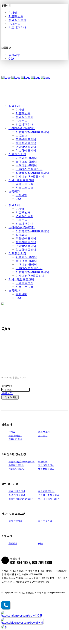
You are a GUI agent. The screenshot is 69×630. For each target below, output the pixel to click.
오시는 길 (14, 23)
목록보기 (7, 393)
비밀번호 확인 (10, 397)
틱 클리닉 (43, 461)
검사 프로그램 (15, 521)
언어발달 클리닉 (16, 469)
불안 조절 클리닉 (46, 491)
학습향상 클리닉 (46, 469)
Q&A (11, 58)
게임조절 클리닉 (46, 465)
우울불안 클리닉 (16, 465)
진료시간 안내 (17, 27)
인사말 (12, 12)
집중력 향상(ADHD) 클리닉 (21, 461)
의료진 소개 (15, 16)
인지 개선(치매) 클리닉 (49, 498)
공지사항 (14, 55)
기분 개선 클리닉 (16, 491)
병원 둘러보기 (17, 20)
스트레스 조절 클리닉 (48, 495)
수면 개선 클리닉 (16, 495)
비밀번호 (7, 385)
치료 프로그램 (45, 521)
